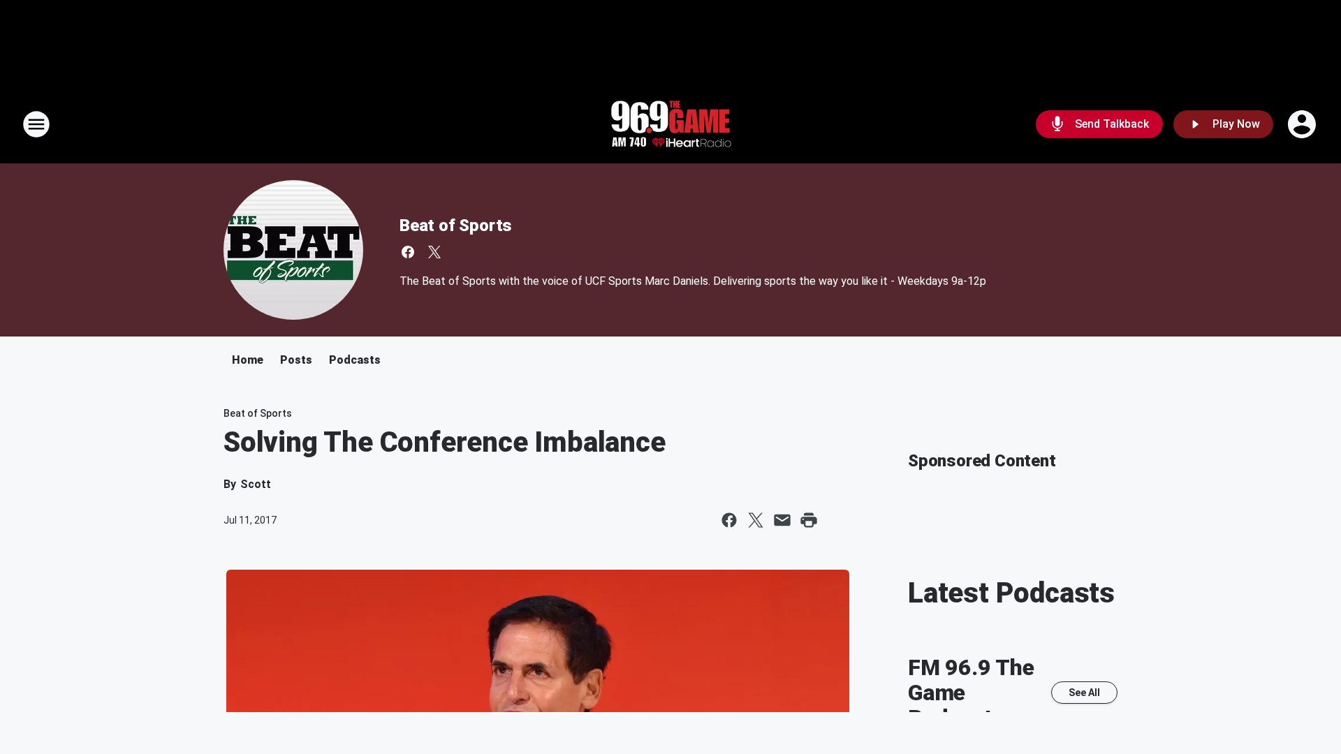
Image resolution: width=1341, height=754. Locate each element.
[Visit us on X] (434, 252)
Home (247, 360)
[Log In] (1303, 124)
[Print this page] (809, 520)
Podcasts (355, 360)
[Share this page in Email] (782, 520)
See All (1084, 692)
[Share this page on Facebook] (729, 520)
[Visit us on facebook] (408, 252)
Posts (296, 360)
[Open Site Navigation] (36, 124)
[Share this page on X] (755, 520)
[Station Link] (670, 124)
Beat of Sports (456, 225)
